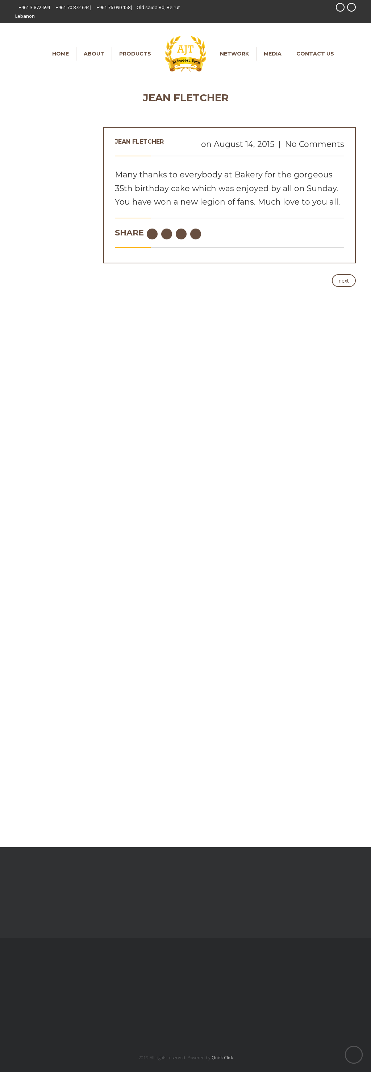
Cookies (24, 702)
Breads (23, 679)
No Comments (314, 144)
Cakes (22, 690)
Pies (20, 724)
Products (135, 53)
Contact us (315, 53)
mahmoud (78, 211)
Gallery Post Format (72, 294)
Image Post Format (53, 499)
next (344, 280)
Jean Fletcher (139, 141)
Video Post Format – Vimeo (70, 251)
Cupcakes (26, 713)
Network (234, 53)
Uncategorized (32, 735)
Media (273, 53)
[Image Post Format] (53, 459)
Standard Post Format (74, 201)
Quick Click (222, 1058)
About (94, 53)
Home (60, 53)
